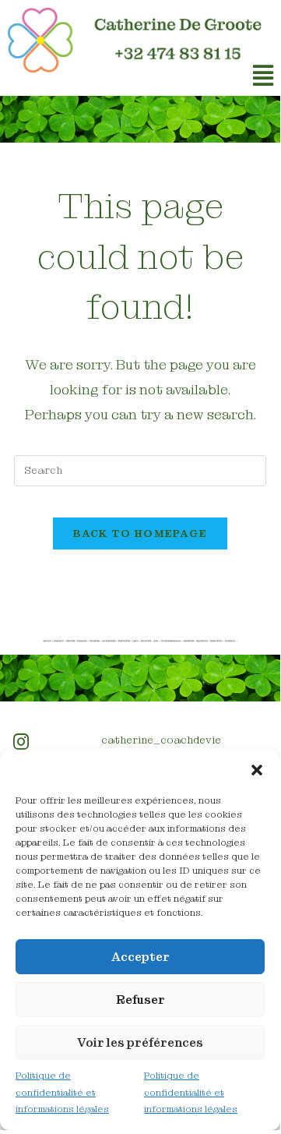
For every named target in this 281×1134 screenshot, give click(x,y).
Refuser (140, 1000)
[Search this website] (140, 469)
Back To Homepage (140, 533)
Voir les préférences (140, 1043)
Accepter (140, 957)
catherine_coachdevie (161, 740)
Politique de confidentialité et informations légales (62, 1092)
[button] (257, 770)
